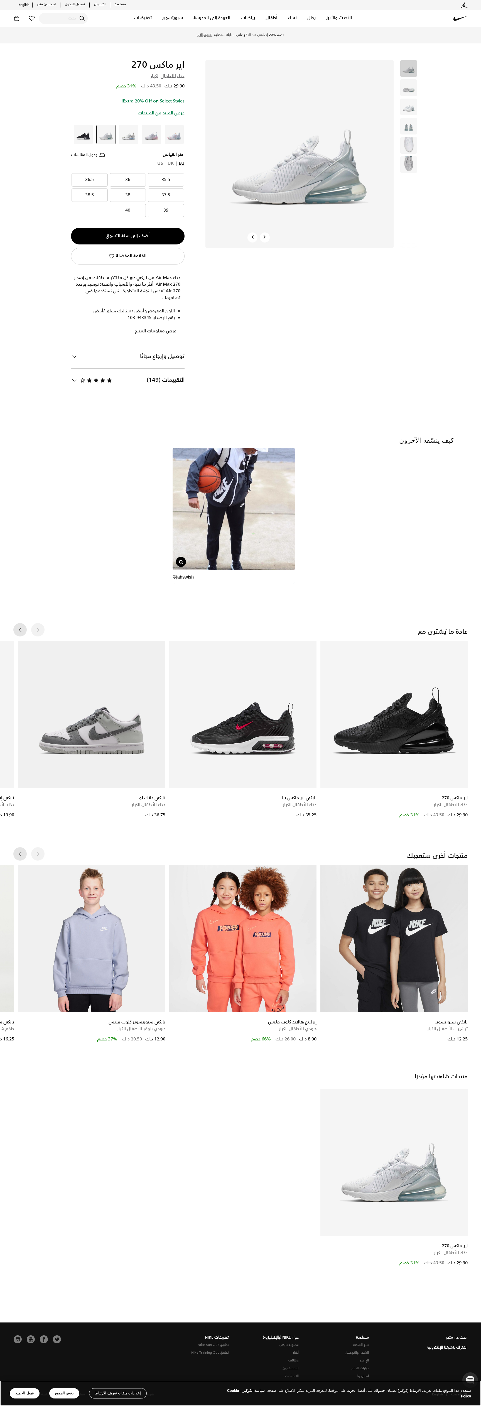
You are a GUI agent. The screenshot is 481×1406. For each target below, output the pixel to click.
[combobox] (63, 18)
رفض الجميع (64, 1393)
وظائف (293, 1360)
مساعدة (120, 4)
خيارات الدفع (360, 1368)
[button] (339, 18)
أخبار (296, 1352)
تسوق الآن (204, 35)
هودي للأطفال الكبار (297, 1028)
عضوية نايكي (289, 1345)
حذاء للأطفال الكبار (299, 804)
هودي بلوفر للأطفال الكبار (141, 1028)
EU (182, 163)
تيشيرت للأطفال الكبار (447, 1028)
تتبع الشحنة (361, 1345)
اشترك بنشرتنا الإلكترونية (447, 1347)
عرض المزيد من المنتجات (161, 113)
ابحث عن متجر (46, 4)
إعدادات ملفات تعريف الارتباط (118, 1393)
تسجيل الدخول (75, 4)
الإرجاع (364, 1360)
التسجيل (99, 4)
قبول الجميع (25, 1393)
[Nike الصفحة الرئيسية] (460, 18)
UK (171, 163)
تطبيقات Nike (217, 1337)
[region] (240, 1393)
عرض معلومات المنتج (155, 331)
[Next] (265, 237)
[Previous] (252, 237)
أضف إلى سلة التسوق (127, 235)
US (160, 163)
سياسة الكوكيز (254, 1390)
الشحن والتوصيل (357, 1352)
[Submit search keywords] (82, 18)
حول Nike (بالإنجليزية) (281, 1337)
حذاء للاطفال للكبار (451, 804)
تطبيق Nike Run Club (213, 1345)
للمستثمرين (291, 1368)
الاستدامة (292, 1376)
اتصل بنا (363, 1376)
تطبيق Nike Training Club (210, 1352)
